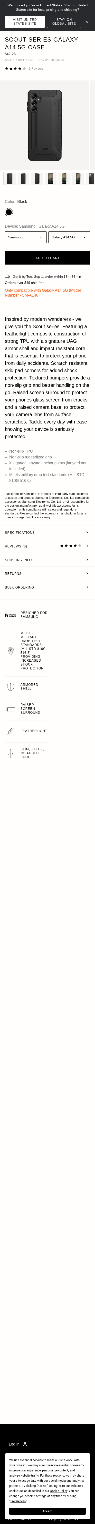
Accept (47, 1511)
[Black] (9, 212)
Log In (14, 1444)
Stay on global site (64, 21)
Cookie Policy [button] (58, 1491)
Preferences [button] (18, 1501)
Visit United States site (25, 21)
